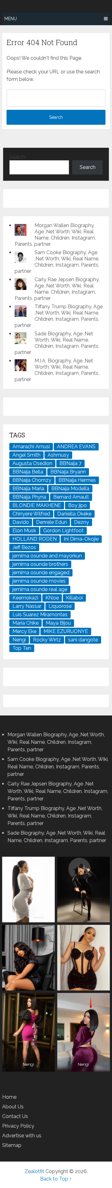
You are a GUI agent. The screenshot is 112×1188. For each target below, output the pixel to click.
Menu (10, 18)
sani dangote (83, 640)
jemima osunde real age (39, 589)
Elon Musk (24, 530)
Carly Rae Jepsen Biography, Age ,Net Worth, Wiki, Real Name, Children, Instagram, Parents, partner (57, 289)
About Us (13, 1107)
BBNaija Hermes (77, 480)
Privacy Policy (18, 1126)
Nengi (19, 640)
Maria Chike (25, 623)
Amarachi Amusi (31, 447)
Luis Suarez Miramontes (40, 614)
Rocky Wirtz (47, 640)
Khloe (52, 598)
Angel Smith (26, 455)
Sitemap (11, 1145)
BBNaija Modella (70, 489)
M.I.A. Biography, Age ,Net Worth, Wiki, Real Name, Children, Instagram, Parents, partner (57, 370)
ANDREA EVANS (76, 447)
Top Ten (21, 648)
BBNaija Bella (27, 472)
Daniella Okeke (74, 514)
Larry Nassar (26, 606)
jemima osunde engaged (40, 572)
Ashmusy (58, 455)
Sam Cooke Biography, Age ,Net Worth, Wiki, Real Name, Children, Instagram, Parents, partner (57, 261)
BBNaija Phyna (29, 497)
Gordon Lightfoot (63, 530)
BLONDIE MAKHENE (36, 505)
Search (17, 157)
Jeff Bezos (24, 547)
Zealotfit (34, 1171)
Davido (20, 522)
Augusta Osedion (32, 463)
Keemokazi (25, 598)
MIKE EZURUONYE (66, 631)
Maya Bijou (58, 623)
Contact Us (15, 1116)
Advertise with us (21, 1136)
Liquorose (60, 606)
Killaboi (74, 598)
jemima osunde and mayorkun (47, 556)
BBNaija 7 (70, 463)
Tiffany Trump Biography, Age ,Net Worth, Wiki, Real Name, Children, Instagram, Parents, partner (59, 316)
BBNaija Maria (28, 489)
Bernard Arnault (71, 497)
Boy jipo (77, 505)
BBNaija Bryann (68, 472)
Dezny (81, 522)
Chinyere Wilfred (31, 514)
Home (9, 1097)
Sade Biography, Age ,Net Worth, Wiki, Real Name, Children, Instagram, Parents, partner (57, 343)
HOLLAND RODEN (34, 539)
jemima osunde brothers (40, 564)
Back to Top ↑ (56, 1179)
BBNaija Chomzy (31, 480)
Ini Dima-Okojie (81, 539)
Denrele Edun (51, 522)
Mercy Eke (24, 631)
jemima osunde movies (39, 581)
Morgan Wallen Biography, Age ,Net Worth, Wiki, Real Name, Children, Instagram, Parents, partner (55, 234)
